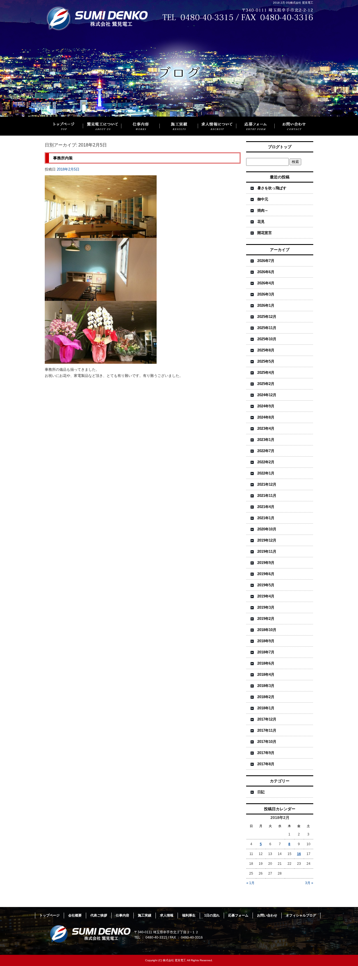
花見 (261, 221)
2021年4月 (265, 507)
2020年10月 (266, 529)
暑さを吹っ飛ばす (271, 188)
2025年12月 (266, 317)
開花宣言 (264, 233)
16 (299, 854)
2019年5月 (265, 585)
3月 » (309, 883)
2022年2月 (265, 462)
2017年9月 (265, 753)
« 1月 (250, 883)
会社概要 (75, 915)
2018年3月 (265, 686)
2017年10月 (266, 742)
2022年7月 (265, 451)
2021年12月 (266, 484)
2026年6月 (265, 272)
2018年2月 (265, 697)
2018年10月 (266, 630)
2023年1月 (265, 440)
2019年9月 (265, 563)
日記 (261, 792)
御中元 (262, 199)
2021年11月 (266, 495)
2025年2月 (265, 384)
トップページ (64, 126)
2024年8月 (265, 417)
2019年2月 (265, 619)
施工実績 (179, 126)
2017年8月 (265, 764)
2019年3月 (265, 607)
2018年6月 (265, 663)
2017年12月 (266, 719)
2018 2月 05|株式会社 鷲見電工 (293, 2)
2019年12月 (266, 540)
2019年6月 (265, 574)
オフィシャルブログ (301, 915)
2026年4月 (265, 283)
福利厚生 (189, 915)
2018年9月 (265, 641)
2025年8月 (265, 350)
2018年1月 (265, 708)
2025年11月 (266, 328)
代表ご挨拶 (98, 915)
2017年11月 (266, 730)
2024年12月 (266, 395)
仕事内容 (140, 126)
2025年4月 (265, 372)
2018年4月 (265, 674)
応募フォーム (255, 126)
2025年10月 (266, 339)
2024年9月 (265, 406)
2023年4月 (265, 428)
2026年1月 (265, 305)
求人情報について (217, 126)
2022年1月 (265, 473)
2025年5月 (265, 361)
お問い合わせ (294, 126)
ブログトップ (279, 147)
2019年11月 (266, 551)
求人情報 (166, 915)
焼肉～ (262, 210)
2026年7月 (265, 261)
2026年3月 (265, 294)
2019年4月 (265, 596)
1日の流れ (212, 915)
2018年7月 (265, 652)
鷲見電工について (102, 126)
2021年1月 (265, 518)
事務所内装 (63, 158)
